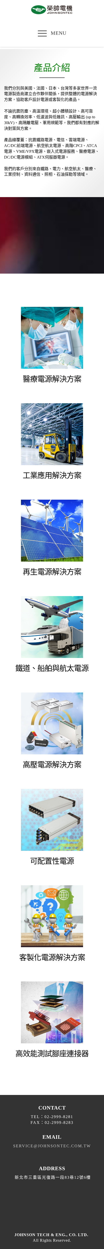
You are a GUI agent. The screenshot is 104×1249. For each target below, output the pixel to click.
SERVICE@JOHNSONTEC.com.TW (52, 1146)
